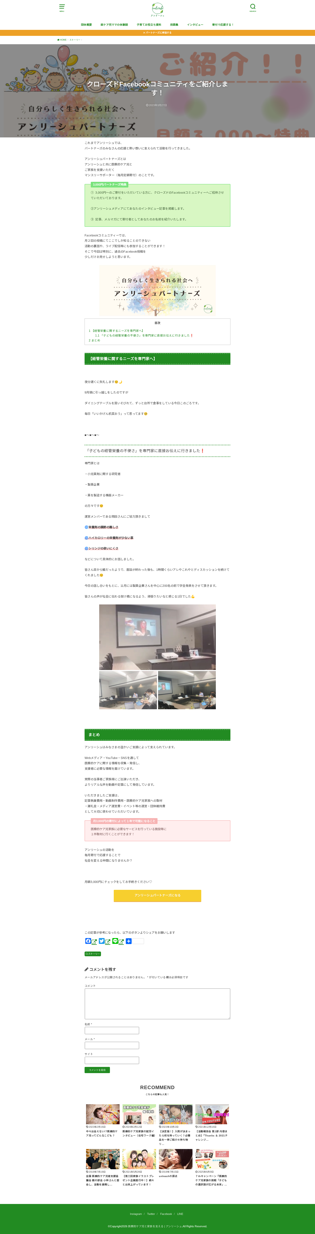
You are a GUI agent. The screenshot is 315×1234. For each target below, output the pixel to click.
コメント (90, 985)
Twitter (151, 1214)
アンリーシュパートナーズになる (158, 895)
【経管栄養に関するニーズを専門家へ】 (117, 330)
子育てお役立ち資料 (149, 24)
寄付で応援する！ (223, 24)
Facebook (166, 1214)
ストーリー (94, 954)
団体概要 (86, 24)
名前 (88, 1024)
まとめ (94, 340)
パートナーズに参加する (159, 32)
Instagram (136, 1214)
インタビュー (195, 24)
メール (90, 1039)
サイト (89, 1054)
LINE (180, 1214)
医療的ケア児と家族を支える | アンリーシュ (155, 1226)
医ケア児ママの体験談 (114, 24)
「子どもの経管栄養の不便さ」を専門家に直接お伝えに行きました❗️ (144, 335)
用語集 (174, 24)
